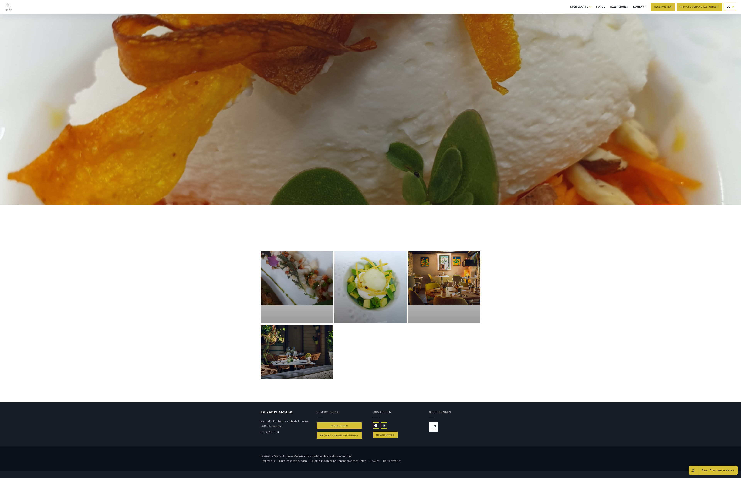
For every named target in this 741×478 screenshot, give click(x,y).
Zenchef (347, 456)
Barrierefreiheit (392, 461)
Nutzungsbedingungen (294, 461)
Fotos (600, 6)
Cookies (376, 461)
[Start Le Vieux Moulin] (8, 7)
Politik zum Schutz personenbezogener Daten (340, 461)
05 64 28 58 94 (270, 432)
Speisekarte (579, 6)
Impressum (270, 461)
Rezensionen (619, 6)
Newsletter (385, 435)
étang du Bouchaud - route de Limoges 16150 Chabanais (286, 424)
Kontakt (639, 6)
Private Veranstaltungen (699, 6)
